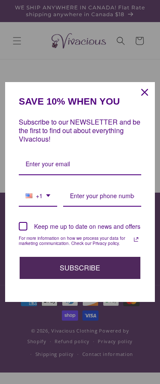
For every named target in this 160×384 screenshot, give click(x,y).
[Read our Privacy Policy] (136, 239)
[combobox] (38, 196)
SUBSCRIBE (80, 268)
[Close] (144, 92)
